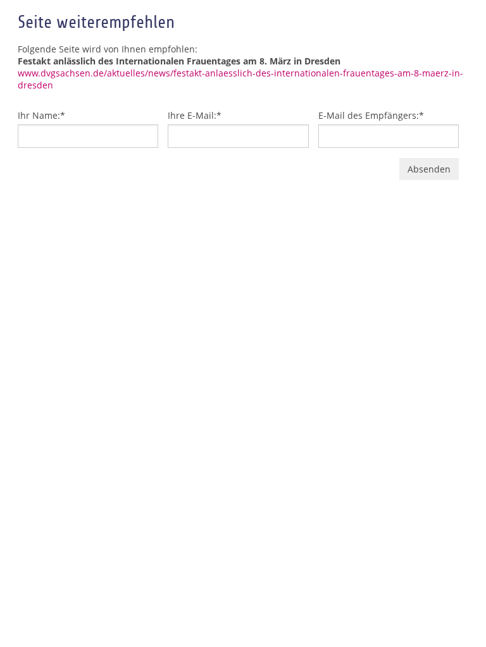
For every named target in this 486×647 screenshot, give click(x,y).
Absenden (429, 169)
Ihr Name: (41, 115)
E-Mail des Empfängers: (371, 115)
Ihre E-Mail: (194, 115)
